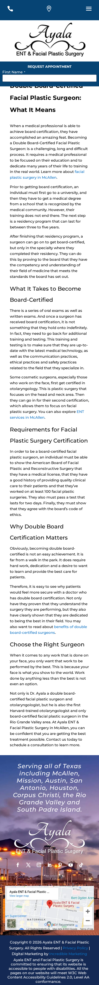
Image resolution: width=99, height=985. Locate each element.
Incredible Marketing (68, 953)
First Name (13, 72)
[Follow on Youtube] (70, 865)
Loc (53, 10)
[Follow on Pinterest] (60, 865)
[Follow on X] (28, 865)
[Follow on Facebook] (17, 865)
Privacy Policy (75, 948)
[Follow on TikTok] (81, 865)
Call (14, 10)
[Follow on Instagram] (39, 865)
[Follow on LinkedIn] (49, 865)
